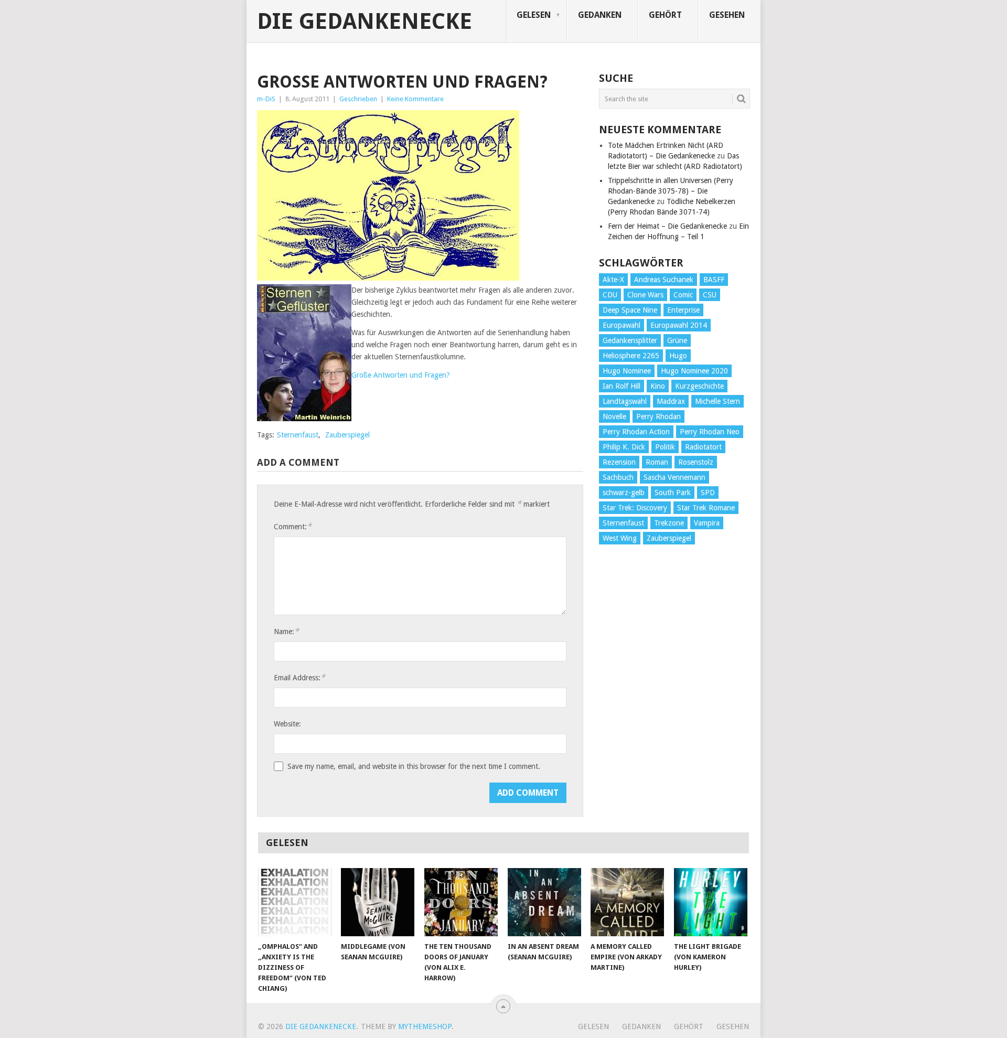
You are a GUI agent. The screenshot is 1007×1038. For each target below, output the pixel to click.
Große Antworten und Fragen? (400, 375)
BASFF (713, 279)
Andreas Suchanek (663, 279)
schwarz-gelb (624, 492)
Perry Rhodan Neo (710, 431)
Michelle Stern (717, 401)
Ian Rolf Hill (621, 386)
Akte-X (613, 279)
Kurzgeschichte (699, 386)
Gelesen (534, 15)
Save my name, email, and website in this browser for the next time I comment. (413, 766)
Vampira (707, 523)
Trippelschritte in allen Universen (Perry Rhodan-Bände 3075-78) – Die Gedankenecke (670, 191)
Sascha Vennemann (674, 477)
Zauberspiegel (347, 435)
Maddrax (671, 401)
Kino (657, 386)
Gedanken (600, 15)
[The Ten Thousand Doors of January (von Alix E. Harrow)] (461, 902)
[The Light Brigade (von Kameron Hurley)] (710, 902)
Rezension (619, 462)
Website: (287, 724)
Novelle (614, 416)
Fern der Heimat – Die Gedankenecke (667, 226)
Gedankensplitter (630, 340)
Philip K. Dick (624, 447)
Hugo (678, 355)
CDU (610, 295)
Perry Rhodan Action (636, 431)
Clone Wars (645, 295)
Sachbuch (618, 477)
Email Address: (299, 677)
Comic (683, 295)
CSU (709, 295)
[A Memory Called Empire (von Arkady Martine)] (627, 902)
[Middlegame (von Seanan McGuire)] (377, 902)
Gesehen (727, 15)
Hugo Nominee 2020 (694, 371)
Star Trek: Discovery (635, 508)
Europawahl (621, 325)
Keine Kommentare (415, 99)
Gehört (665, 15)
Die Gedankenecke (364, 21)
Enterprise (683, 310)
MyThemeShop (425, 1026)
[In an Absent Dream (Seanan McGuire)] (544, 902)
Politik (665, 447)
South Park (673, 492)
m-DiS (266, 99)
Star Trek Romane (706, 508)
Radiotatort (703, 447)
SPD (708, 492)
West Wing (620, 538)
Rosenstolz (695, 462)
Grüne (677, 340)
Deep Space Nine (630, 310)
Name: (286, 631)
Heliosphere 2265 (631, 355)
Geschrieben (358, 99)
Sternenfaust (297, 435)
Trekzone (669, 523)
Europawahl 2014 (678, 325)
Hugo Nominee (627, 371)
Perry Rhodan (658, 416)
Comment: (293, 526)
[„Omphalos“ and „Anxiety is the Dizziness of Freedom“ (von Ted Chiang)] (294, 902)
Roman (657, 462)
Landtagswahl (625, 401)
